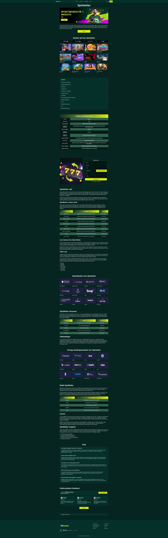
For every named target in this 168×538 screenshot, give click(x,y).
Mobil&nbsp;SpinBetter (65, 99)
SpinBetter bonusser (64, 93)
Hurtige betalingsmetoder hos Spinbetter (68, 97)
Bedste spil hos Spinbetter (65, 82)
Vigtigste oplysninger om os (66, 84)
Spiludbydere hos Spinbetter (66, 91)
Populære (64, 41)
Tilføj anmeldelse (103, 492)
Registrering (63, 86)
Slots (102, 41)
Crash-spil (89, 41)
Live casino (77, 41)
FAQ (62, 106)
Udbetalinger (63, 95)
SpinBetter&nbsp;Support (65, 104)
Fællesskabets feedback (65, 108)
